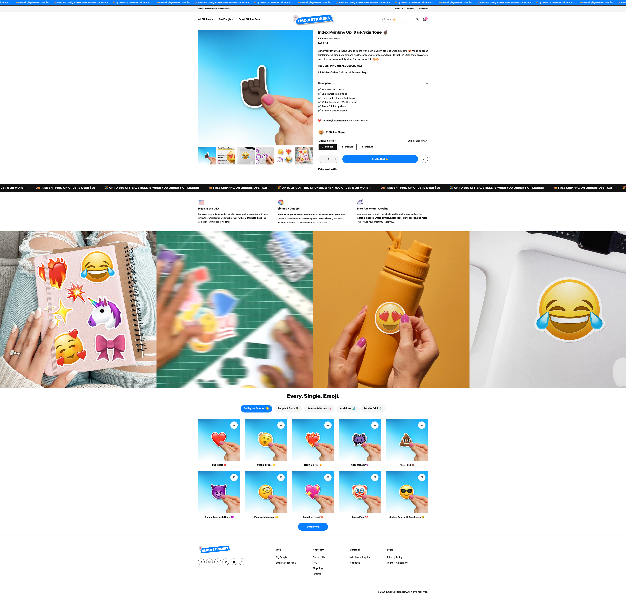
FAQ (315, 563)
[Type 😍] (383, 19)
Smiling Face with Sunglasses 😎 (406, 517)
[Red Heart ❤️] (219, 440)
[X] (217, 562)
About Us (399, 9)
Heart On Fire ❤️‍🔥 (313, 465)
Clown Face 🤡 (360, 517)
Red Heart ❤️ (219, 465)
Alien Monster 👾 (360, 465)
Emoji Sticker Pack (337, 121)
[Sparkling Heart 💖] (313, 492)
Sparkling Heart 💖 (313, 517)
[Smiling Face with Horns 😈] (219, 492)
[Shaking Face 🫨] (266, 440)
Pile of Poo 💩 (407, 465)
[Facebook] (201, 562)
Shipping (318, 568)
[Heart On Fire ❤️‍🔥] (313, 440)
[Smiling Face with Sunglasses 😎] (407, 492)
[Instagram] (209, 562)
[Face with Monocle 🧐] (266, 492)
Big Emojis (281, 557)
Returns (317, 574)
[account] (417, 19)
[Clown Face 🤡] (360, 492)
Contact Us (319, 557)
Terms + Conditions (398, 563)
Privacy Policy (394, 557)
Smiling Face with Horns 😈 (219, 517)
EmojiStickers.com (213, 9)
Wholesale (423, 9)
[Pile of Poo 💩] (407, 440)
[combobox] (395, 19)
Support (411, 9)
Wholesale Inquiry (360, 557)
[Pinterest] (242, 562)
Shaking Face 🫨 (266, 465)
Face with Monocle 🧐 (266, 517)
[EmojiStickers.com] (313, 19)
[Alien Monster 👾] (360, 440)
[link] (78, 309)
